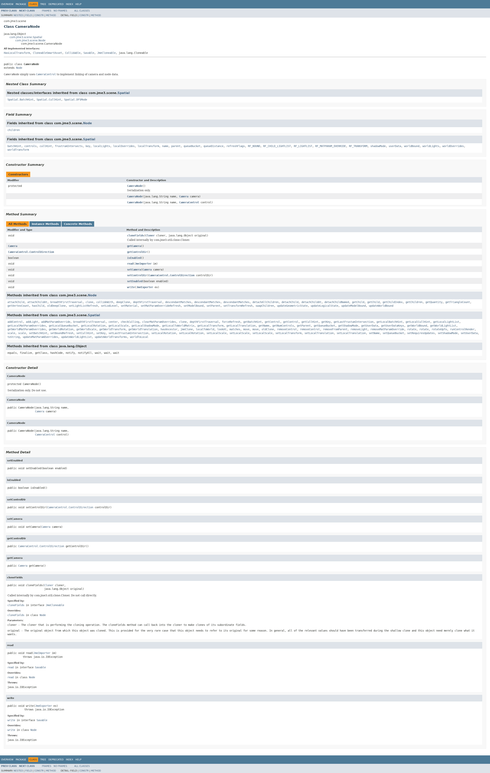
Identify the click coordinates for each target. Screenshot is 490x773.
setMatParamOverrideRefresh (160, 305)
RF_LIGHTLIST (303, 146)
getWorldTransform (112, 329)
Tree (43, 4)
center (113, 321)
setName (374, 333)
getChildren (414, 302)
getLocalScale (118, 325)
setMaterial (129, 305)
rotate (411, 329)
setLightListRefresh (83, 305)
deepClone (123, 302)
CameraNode (134, 185)
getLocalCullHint (418, 321)
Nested (18, 15)
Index (69, 4)
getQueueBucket (324, 325)
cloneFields (135, 235)
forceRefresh (231, 321)
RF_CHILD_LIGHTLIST (277, 146)
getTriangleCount (457, 302)
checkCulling (130, 321)
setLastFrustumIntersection (128, 333)
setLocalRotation (163, 333)
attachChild (15, 302)
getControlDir (137, 251)
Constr (39, 15)
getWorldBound (417, 325)
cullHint (46, 146)
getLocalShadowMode (145, 325)
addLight (32, 321)
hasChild (38, 305)
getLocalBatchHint (389, 321)
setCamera (134, 269)
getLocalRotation (93, 325)
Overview (7, 4)
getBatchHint (252, 321)
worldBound (411, 146)
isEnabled (134, 257)
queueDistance (213, 146)
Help (78, 4)
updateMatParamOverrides (40, 336)
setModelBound (193, 305)
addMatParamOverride (55, 321)
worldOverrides (453, 146)
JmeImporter (143, 263)
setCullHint (84, 333)
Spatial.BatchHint (20, 99)
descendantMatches (178, 302)
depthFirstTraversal (147, 302)
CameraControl (189, 202)
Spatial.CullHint (49, 99)
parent (175, 146)
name (165, 146)
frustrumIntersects (68, 146)
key (88, 146)
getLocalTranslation (241, 325)
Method (51, 15)
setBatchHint (38, 333)
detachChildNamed (336, 302)
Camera (183, 196)
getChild (358, 302)
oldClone (268, 329)
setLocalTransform (288, 333)
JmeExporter (144, 287)
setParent (213, 305)
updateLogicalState (324, 305)
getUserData (369, 325)
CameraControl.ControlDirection (31, 251)
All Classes (82, 10)
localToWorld (205, 329)
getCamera (134, 246)
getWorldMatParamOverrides (26, 329)
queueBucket (192, 146)
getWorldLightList (443, 325)
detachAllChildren (265, 302)
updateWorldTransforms (111, 336)
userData (395, 146)
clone (89, 302)
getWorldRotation (61, 329)
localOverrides (124, 146)
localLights (101, 146)
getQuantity (433, 302)
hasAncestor (169, 329)
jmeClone (186, 329)
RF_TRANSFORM (358, 146)
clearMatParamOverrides (159, 321)
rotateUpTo (439, 329)
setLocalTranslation (319, 333)
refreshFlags (235, 146)
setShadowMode (448, 333)
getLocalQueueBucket (63, 325)
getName (264, 325)
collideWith (104, 302)
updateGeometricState (292, 305)
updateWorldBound (381, 305)
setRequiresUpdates (421, 333)
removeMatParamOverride (387, 329)
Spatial (124, 93)
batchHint (14, 146)
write (131, 287)
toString (13, 336)
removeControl (287, 329)
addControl (15, 321)
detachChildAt (311, 302)
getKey (326, 321)
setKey (100, 333)
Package (21, 4)
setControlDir (137, 275)
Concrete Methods (78, 224)
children (13, 130)
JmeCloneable (106, 52)
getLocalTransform (210, 325)
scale (11, 333)
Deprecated (56, 4)
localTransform (148, 146)
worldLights (430, 146)
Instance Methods (45, 224)
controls (30, 146)
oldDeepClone (56, 305)
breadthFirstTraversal (66, 302)
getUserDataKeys (392, 325)
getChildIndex (393, 302)
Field (28, 15)
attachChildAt (37, 302)
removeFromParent (335, 329)
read (130, 263)
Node (19, 67)
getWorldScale (86, 329)
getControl (272, 321)
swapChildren (265, 305)
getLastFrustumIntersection (353, 321)
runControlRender (462, 329)
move (246, 329)
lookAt (221, 329)
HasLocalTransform (17, 52)
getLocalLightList (446, 321)
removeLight (358, 329)
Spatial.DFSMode (75, 99)
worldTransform (18, 149)
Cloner (150, 235)
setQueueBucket (393, 333)
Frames (46, 10)
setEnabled (134, 281)
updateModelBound (353, 305)
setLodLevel (109, 305)
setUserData (469, 333)
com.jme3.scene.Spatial (26, 37)
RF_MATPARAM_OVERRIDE (330, 146)
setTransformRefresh (237, 305)
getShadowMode (348, 325)
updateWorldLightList (76, 336)
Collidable (72, 52)
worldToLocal (139, 336)
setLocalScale (216, 333)
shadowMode (378, 146)
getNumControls (283, 325)
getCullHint (309, 321)
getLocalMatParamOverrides (26, 325)
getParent (304, 325)
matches (234, 329)
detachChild (290, 302)
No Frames (60, 10)
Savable (88, 52)
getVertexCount (18, 305)
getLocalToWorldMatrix (178, 325)
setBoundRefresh (61, 333)
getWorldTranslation (143, 329)
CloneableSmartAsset (47, 52)
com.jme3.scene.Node (30, 40)
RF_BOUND (254, 146)
